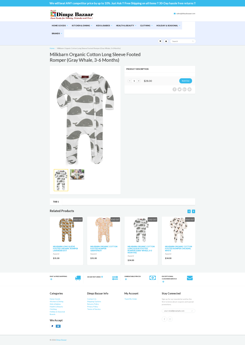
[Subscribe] (133, 19)
